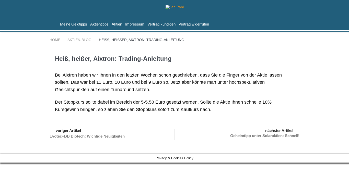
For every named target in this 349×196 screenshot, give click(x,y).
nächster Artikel (279, 130)
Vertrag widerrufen (194, 24)
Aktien (117, 24)
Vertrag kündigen (161, 24)
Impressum (134, 24)
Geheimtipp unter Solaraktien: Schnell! (264, 135)
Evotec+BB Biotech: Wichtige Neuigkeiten (87, 136)
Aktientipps (99, 24)
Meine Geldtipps (73, 24)
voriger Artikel (68, 130)
